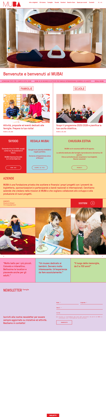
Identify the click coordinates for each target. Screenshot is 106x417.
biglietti (53, 415)
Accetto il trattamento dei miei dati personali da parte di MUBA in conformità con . (80, 317)
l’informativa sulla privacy (77, 318)
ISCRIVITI (64, 322)
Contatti (91, 2)
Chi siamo (43, 2)
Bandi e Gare (71, 2)
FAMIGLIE (26, 88)
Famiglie (50, 2)
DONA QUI (13, 167)
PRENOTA (79, 167)
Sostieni (63, 2)
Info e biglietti (33, 2)
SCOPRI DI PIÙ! (40, 167)
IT (98, 2)
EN (101, 2)
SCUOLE (79, 88)
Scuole (57, 2)
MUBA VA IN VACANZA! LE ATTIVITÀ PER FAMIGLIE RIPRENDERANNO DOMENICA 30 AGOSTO (51, 81)
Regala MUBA (87, 81)
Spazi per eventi (82, 2)
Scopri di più (8, 131)
